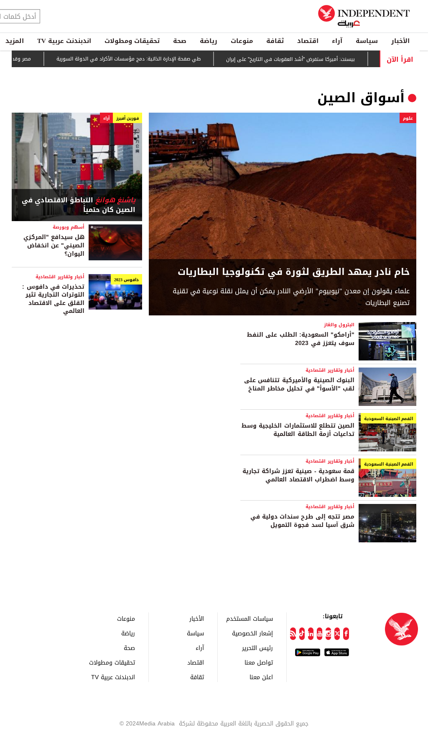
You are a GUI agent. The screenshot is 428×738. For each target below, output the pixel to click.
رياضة (208, 41)
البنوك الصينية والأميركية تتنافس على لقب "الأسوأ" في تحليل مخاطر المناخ (299, 384)
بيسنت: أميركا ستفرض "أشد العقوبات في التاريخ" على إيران (305, 59)
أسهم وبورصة (68, 227)
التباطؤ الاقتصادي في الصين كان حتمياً (78, 205)
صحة (179, 41)
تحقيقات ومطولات (132, 41)
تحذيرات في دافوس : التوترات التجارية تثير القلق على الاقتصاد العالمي (53, 299)
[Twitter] (337, 633)
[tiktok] (302, 633)
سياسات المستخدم (249, 618)
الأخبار (400, 41)
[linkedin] (310, 633)
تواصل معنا (259, 662)
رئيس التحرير (257, 647)
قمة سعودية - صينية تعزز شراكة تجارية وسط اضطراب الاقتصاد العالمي (298, 475)
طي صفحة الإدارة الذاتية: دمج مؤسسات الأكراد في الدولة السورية (143, 59)
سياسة (367, 41)
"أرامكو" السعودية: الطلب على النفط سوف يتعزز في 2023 (300, 339)
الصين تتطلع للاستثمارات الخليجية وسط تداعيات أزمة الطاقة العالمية (298, 430)
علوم (408, 118)
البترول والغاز (339, 324)
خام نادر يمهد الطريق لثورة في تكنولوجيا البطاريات (294, 272)
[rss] (293, 633)
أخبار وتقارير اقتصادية (60, 276)
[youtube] (319, 633)
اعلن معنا (261, 677)
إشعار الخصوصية (252, 633)
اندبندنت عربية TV (64, 41)
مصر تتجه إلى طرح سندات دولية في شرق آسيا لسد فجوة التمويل (302, 521)
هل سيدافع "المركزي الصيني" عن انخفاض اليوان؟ (53, 245)
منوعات (242, 41)
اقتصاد (307, 41)
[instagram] (328, 633)
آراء (337, 41)
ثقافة (275, 41)
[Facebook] (346, 633)
